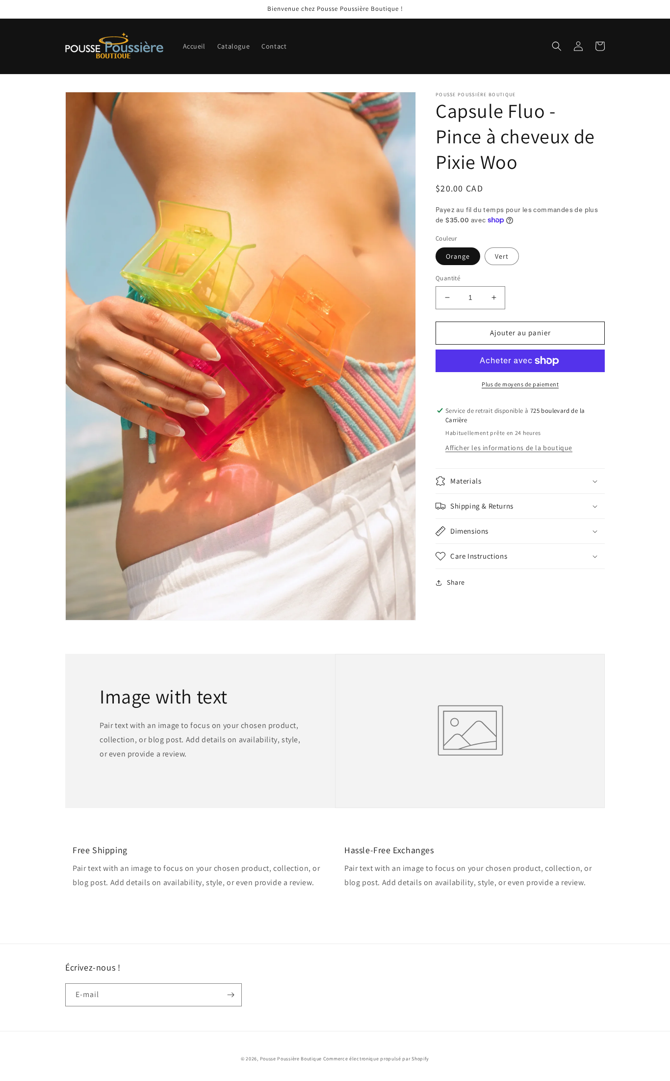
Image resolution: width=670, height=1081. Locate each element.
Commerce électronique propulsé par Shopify (376, 1058)
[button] (556, 46)
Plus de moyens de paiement (520, 384)
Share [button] (456, 582)
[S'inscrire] (230, 994)
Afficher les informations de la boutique (508, 447)
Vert (502, 256)
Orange (458, 256)
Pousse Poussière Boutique (291, 1058)
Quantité (448, 278)
